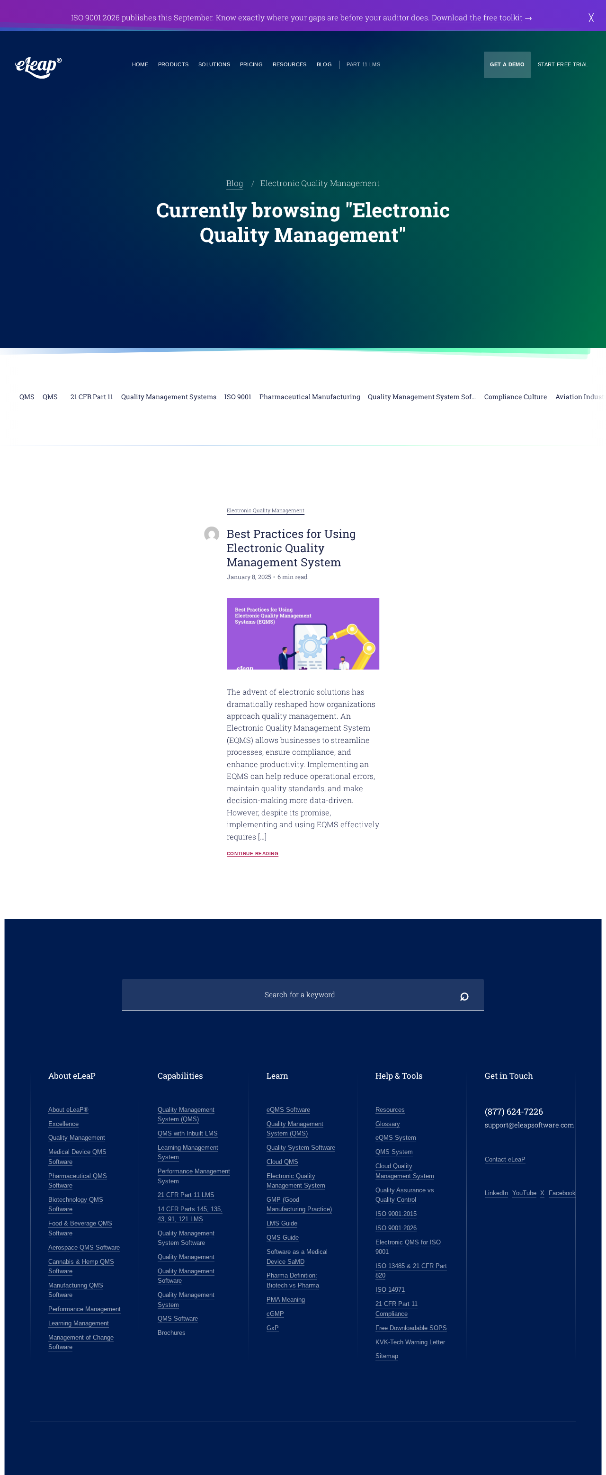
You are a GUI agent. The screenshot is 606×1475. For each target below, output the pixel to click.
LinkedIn (496, 1193)
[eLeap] (38, 68)
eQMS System (395, 1137)
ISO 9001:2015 (396, 1213)
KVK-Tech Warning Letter (410, 1342)
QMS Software (178, 1318)
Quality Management (76, 1137)
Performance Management (84, 1309)
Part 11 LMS (363, 64)
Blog (324, 64)
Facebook (562, 1193)
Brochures (172, 1332)
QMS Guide (283, 1237)
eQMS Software (288, 1109)
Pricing (251, 64)
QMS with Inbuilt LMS (188, 1133)
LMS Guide (282, 1223)
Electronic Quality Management (265, 510)
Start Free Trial (563, 64)
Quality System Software (301, 1147)
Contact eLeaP (505, 1159)
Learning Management (78, 1323)
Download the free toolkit (477, 17)
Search (465, 995)
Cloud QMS (282, 1161)
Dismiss (591, 17)
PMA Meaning (286, 1299)
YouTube (524, 1193)
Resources (290, 64)
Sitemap (386, 1355)
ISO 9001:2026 (396, 1228)
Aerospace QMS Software (84, 1247)
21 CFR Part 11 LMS (186, 1194)
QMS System (394, 1151)
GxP (273, 1328)
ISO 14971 (390, 1289)
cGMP (275, 1313)
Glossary (387, 1123)
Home (140, 64)
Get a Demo (507, 64)
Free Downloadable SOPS (411, 1328)
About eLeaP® (68, 1109)
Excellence (63, 1123)
